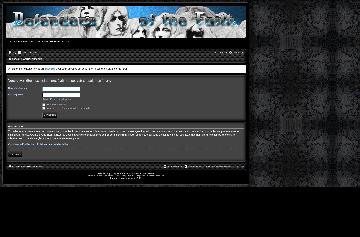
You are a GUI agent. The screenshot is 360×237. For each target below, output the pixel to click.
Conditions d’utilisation (21, 144)
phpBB (116, 173)
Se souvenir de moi (56, 104)
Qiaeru (121, 176)
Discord (50, 68)
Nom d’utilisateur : (18, 88)
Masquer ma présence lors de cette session (68, 108)
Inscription (15, 154)
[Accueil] (126, 22)
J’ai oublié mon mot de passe (57, 99)
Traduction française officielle (102, 176)
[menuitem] (12, 52)
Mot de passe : (16, 94)
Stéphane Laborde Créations (150, 176)
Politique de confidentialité (52, 144)
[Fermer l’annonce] (243, 67)
